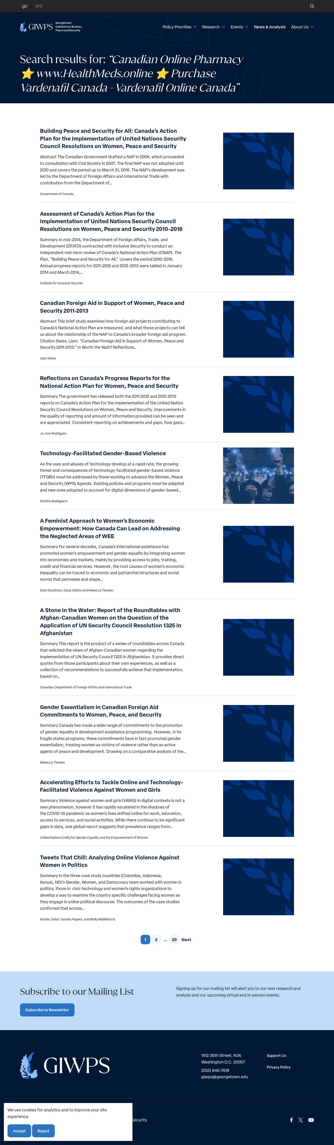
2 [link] (156, 939)
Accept (19, 1130)
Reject (43, 1130)
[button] (309, 6)
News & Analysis (270, 27)
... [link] (165, 939)
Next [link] (186, 939)
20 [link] (174, 939)
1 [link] (145, 939)
